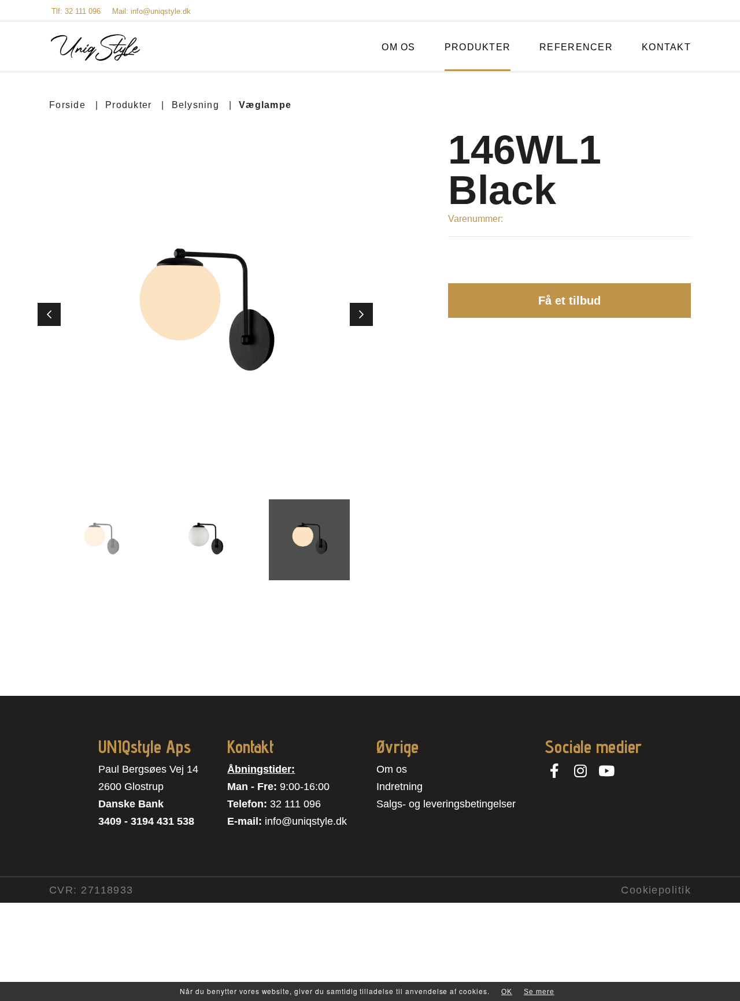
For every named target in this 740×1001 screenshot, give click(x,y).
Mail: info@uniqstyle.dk (151, 11)
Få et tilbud (569, 300)
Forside (67, 105)
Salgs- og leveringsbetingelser (446, 804)
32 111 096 (295, 804)
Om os (391, 769)
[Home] (95, 47)
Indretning (399, 786)
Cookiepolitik (656, 890)
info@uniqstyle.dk (306, 821)
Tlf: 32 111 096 (76, 11)
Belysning (196, 105)
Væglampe (265, 105)
